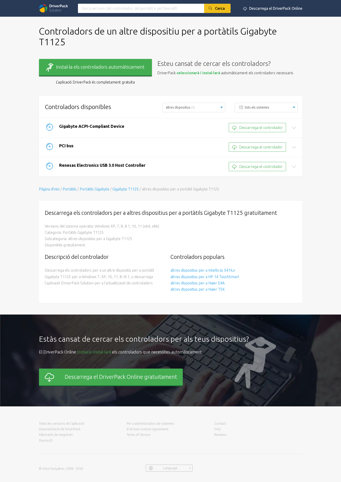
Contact (220, 423)
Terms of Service (138, 435)
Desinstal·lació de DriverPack (59, 429)
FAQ (217, 429)
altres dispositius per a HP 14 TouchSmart (204, 277)
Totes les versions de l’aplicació (61, 423)
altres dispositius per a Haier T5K (197, 289)
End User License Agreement (147, 429)
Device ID (46, 440)
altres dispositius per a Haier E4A (197, 283)
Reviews (220, 435)
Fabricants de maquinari (56, 435)
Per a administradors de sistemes (150, 423)
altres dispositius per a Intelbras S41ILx (202, 270)
